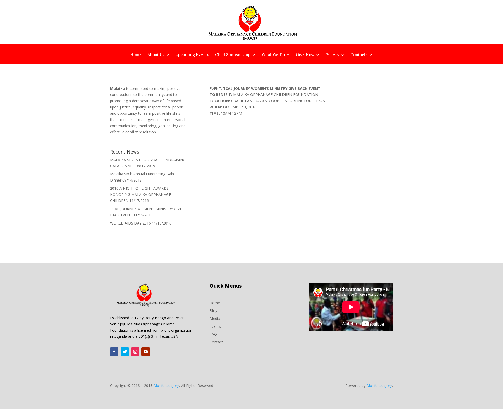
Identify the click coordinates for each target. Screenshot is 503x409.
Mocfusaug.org (166, 385)
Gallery (332, 55)
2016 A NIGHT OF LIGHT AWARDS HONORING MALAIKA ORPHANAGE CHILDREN (140, 194)
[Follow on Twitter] (125, 351)
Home (136, 55)
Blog (213, 310)
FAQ (213, 334)
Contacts (359, 55)
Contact (216, 342)
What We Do (273, 55)
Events (215, 326)
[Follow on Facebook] (114, 351)
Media (215, 318)
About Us (156, 55)
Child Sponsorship (232, 55)
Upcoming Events (192, 55)
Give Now (305, 55)
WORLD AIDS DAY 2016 (130, 223)
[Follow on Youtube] (145, 351)
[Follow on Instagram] (135, 351)
